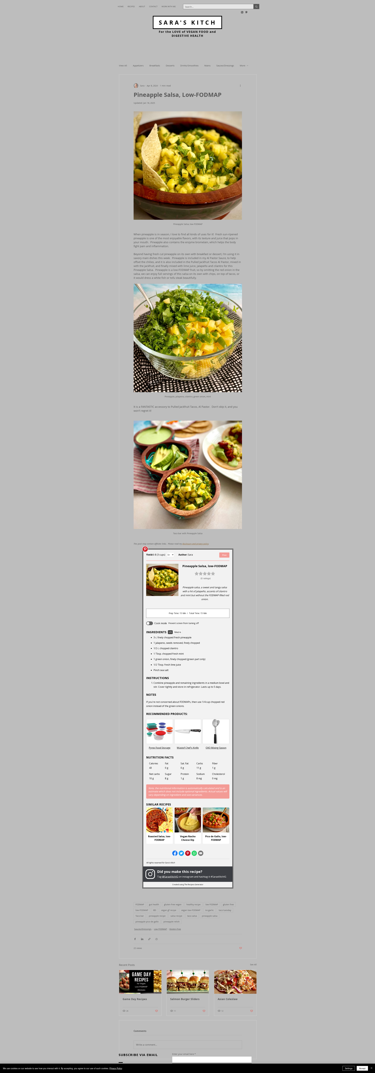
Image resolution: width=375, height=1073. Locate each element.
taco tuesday (225, 910)
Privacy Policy (115, 1068)
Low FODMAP (160, 929)
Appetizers (138, 65)
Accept (362, 1068)
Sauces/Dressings (225, 65)
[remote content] (188, 718)
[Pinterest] (246, 12)
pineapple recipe (157, 915)
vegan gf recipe (168, 910)
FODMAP (139, 904)
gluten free (228, 904)
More (242, 65)
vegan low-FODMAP (190, 910)
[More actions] (240, 85)
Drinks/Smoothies (189, 65)
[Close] (371, 1068)
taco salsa (192, 915)
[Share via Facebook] (135, 939)
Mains (207, 65)
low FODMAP (212, 904)
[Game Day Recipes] (140, 982)
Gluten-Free (175, 929)
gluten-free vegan (172, 904)
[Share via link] (149, 939)
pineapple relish (171, 921)
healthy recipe (193, 904)
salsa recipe (176, 915)
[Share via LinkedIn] (142, 939)
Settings (348, 1068)
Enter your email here (183, 1054)
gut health (154, 904)
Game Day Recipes (135, 999)
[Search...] (256, 6)
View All (123, 65)
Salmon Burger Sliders (185, 999)
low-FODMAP (141, 910)
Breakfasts (154, 65)
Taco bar (139, 915)
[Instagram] (242, 12)
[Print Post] (156, 939)
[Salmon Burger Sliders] (188, 982)
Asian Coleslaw (227, 999)
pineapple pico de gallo (146, 921)
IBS (154, 910)
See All (253, 964)
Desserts (170, 65)
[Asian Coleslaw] (235, 982)
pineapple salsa (209, 915)
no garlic (209, 910)
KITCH (188, 22)
